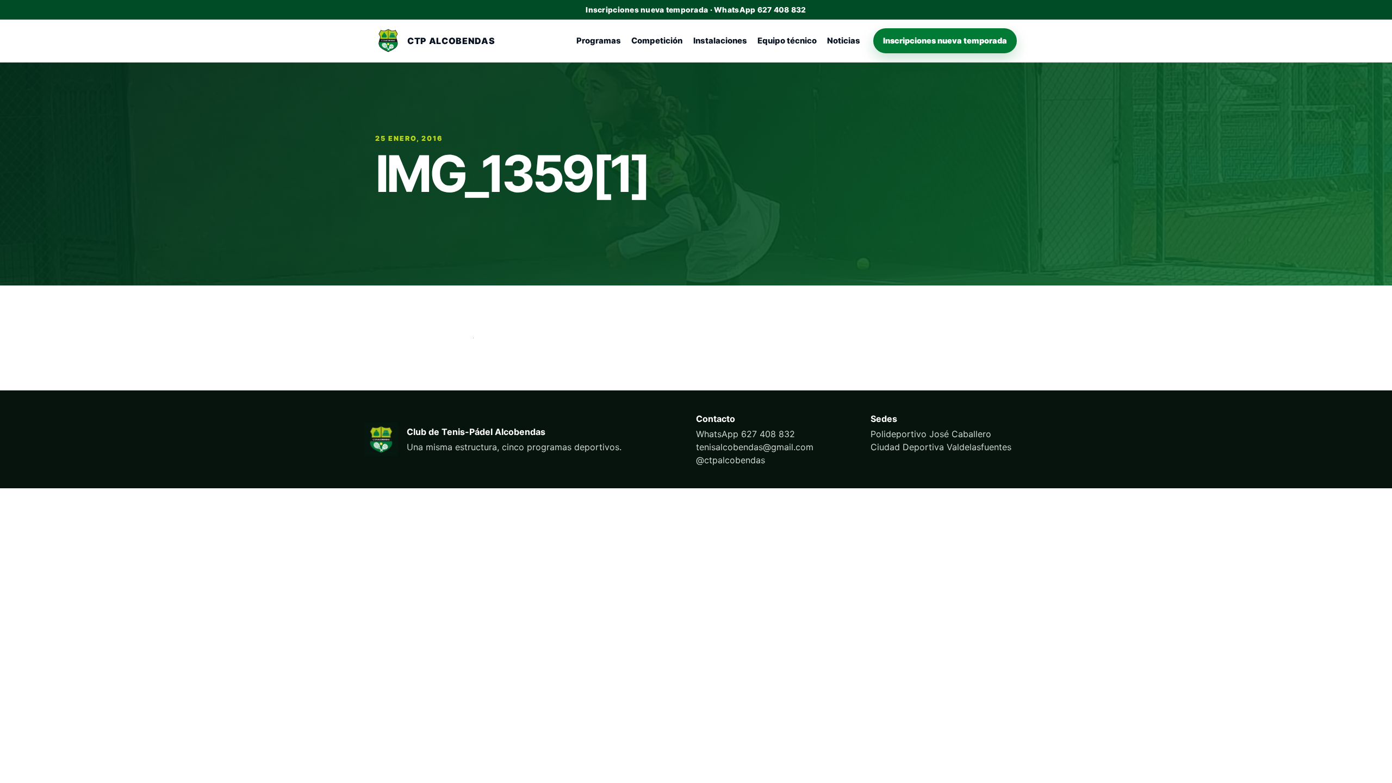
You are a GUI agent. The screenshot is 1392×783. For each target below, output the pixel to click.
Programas (598, 41)
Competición (656, 41)
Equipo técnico (787, 41)
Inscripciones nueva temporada (945, 40)
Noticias (843, 41)
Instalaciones (720, 41)
